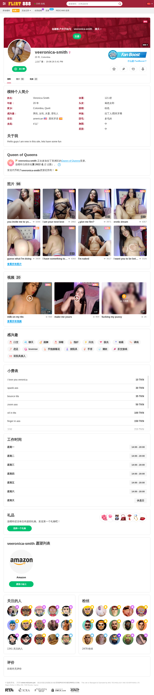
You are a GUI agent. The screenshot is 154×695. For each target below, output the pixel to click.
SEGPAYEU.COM (72, 683)
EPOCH (62, 683)
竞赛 (47, 10)
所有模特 (6, 10)
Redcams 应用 (62, 10)
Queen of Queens (70, 161)
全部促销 (38, 10)
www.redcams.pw (28, 683)
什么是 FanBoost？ (137, 61)
